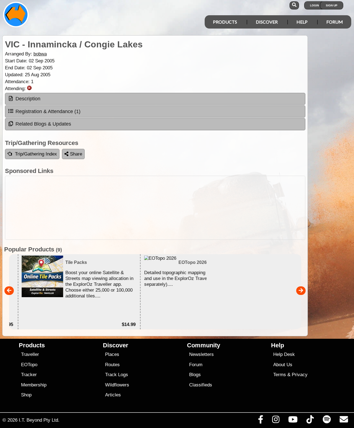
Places (112, 354)
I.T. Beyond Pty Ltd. (39, 420)
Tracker (29, 374)
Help (302, 21)
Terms (279, 374)
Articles (113, 395)
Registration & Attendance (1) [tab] (47, 111)
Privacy (300, 374)
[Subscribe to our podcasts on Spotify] (327, 421)
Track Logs (116, 374)
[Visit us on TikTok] (310, 421)
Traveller (30, 354)
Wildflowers (117, 385)
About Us (282, 364)
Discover (267, 21)
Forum (334, 21)
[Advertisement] (155, 208)
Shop (26, 395)
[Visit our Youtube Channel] (293, 421)
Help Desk (284, 354)
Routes (112, 364)
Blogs (195, 374)
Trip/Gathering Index (36, 154)
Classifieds (200, 385)
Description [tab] (27, 98)
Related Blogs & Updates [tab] (43, 124)
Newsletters (201, 354)
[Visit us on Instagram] (275, 421)
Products (225, 21)
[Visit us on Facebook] (260, 421)
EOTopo (29, 364)
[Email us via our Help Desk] (343, 421)
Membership (33, 385)
